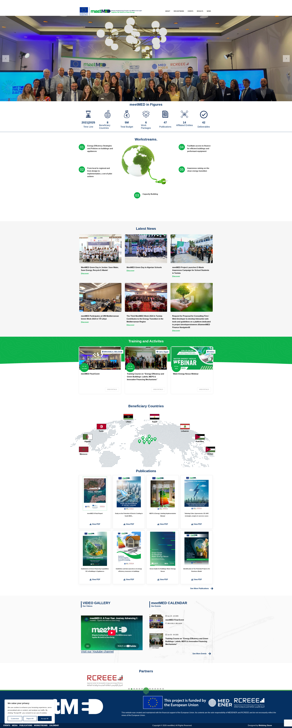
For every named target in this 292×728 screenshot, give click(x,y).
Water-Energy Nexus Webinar (185, 374)
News (209, 11)
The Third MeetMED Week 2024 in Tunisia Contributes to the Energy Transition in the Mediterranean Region (145, 319)
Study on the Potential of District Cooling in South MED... (129, 515)
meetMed (171, 725)
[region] (30, 711)
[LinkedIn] (203, 3)
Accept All (44, 718)
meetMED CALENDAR (169, 603)
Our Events (156, 606)
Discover (85, 274)
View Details (112, 389)
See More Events (199, 654)
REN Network (179, 11)
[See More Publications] (211, 588)
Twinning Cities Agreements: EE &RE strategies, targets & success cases (197, 515)
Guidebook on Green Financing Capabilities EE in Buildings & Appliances (95, 570)
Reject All (29, 718)
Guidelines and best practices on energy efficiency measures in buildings (129, 570)
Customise (15, 718)
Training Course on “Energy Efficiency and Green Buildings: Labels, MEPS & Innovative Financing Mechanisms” (145, 377)
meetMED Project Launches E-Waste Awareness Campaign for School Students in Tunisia (190, 270)
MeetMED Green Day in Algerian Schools (144, 267)
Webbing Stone (265, 725)
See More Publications (199, 588)
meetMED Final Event (90, 374)
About (167, 11)
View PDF (95, 524)
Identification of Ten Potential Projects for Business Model (196, 570)
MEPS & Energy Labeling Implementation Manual (162, 515)
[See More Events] (209, 653)
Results (200, 11)
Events (190, 11)
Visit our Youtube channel (97, 651)
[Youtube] (208, 3)
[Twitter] (198, 3)
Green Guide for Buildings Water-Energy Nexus (163, 570)
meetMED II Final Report (95, 513)
